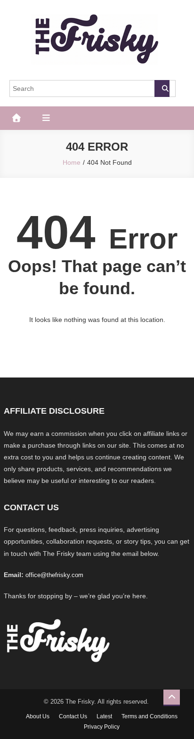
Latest (104, 716)
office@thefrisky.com (54, 574)
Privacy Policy (102, 726)
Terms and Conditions (149, 716)
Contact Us (73, 716)
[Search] (162, 88)
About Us (37, 716)
